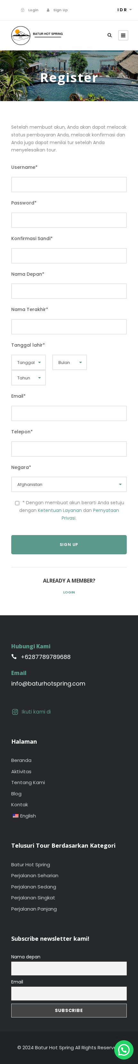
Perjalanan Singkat (33, 897)
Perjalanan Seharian (34, 875)
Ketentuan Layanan (60, 510)
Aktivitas (21, 771)
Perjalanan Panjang (34, 908)
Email (17, 982)
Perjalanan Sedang (33, 886)
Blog (16, 793)
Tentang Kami (28, 782)
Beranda (21, 760)
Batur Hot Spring (30, 864)
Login (69, 592)
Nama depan (25, 957)
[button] (124, 1050)
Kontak (19, 804)
